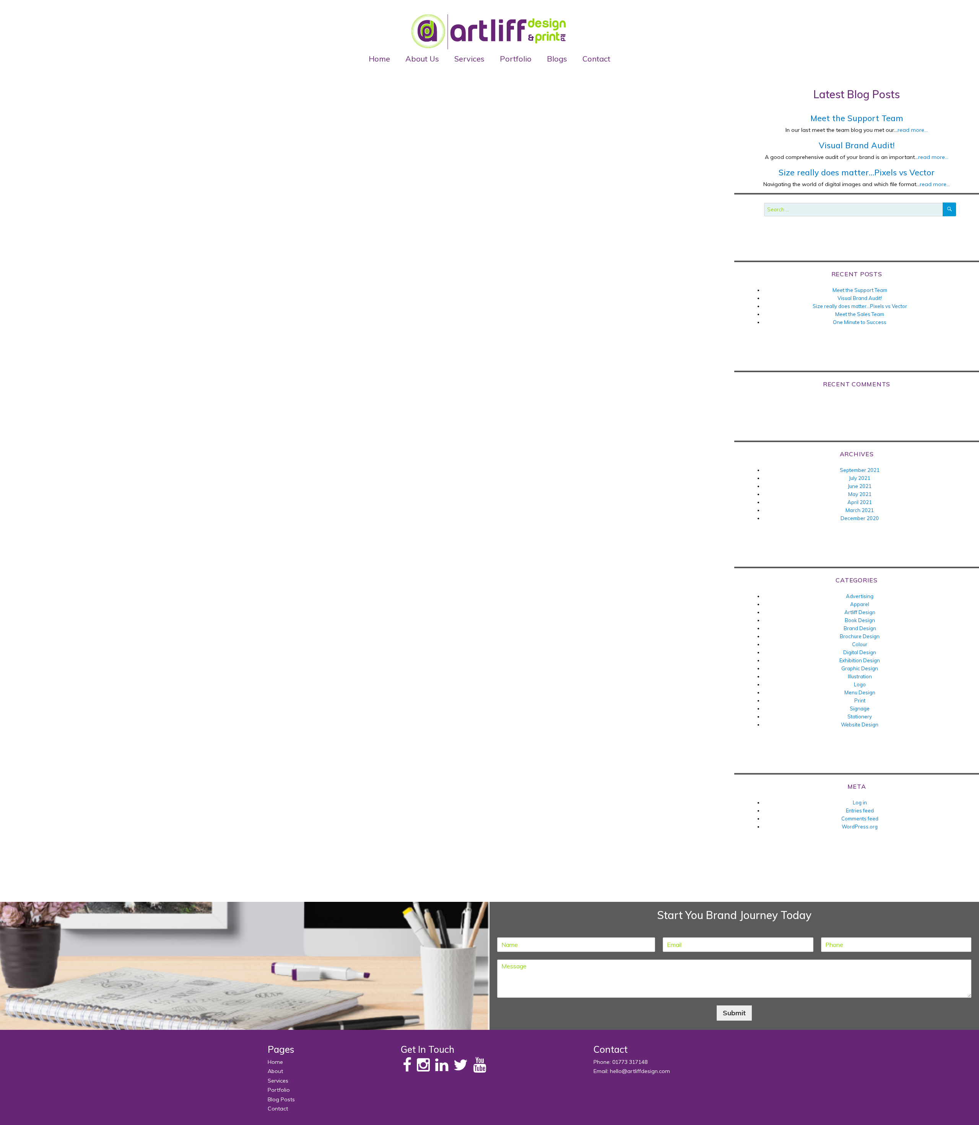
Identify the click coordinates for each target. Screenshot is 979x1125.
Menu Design (859, 692)
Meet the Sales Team (859, 314)
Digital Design (859, 652)
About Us (422, 58)
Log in (860, 802)
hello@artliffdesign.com (640, 1071)
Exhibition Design (859, 660)
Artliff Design (859, 612)
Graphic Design (859, 668)
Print (859, 700)
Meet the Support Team (856, 118)
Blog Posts (281, 1099)
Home (379, 58)
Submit (734, 1012)
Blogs (557, 58)
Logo (860, 684)
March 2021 (860, 510)
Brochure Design (860, 636)
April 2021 (859, 502)
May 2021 (860, 494)
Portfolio (516, 58)
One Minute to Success (859, 322)
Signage (860, 708)
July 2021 (859, 478)
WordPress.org (860, 826)
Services (469, 58)
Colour (859, 644)
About (275, 1071)
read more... (913, 129)
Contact (596, 58)
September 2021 (860, 470)
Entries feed (860, 810)
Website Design (859, 724)
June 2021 (860, 486)
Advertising (859, 596)
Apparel (859, 604)
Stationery (859, 716)
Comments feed (859, 818)
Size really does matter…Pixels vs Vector (857, 172)
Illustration (860, 676)
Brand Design (860, 628)
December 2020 (860, 518)
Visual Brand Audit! (856, 145)
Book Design (860, 620)
